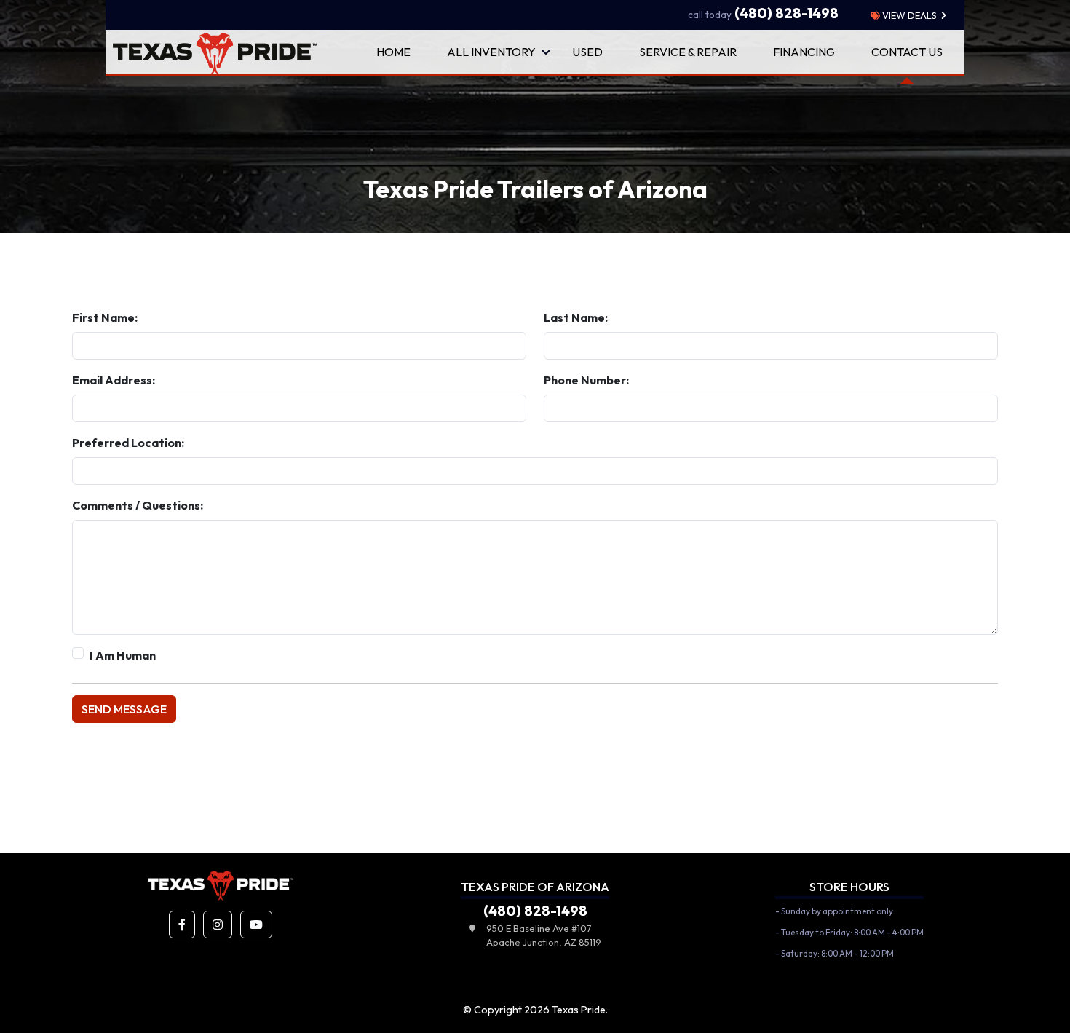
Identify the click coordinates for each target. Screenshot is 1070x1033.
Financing (804, 51)
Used (587, 51)
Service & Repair (688, 51)
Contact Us (907, 51)
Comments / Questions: (137, 505)
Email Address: (113, 380)
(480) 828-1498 (763, 13)
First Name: (105, 317)
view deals (908, 15)
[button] (182, 924)
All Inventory (491, 51)
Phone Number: (586, 380)
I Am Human (123, 655)
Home (393, 51)
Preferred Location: (128, 442)
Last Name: (576, 317)
